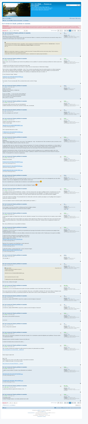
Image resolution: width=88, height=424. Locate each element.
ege (64, 32)
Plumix (65, 175)
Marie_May (66, 285)
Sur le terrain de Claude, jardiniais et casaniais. (16, 23)
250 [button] (67, 30)
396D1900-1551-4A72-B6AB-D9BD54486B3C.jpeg (13, 125)
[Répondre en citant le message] (61, 33)
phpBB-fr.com (43, 411)
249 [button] (65, 30)
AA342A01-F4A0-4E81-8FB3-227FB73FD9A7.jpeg (13, 244)
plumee (65, 85)
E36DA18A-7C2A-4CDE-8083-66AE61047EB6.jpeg (13, 76)
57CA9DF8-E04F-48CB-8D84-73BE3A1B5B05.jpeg (13, 380)
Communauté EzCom (31, 412)
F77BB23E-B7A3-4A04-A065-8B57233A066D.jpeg (13, 132)
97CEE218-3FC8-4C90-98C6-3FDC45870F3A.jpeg (13, 162)
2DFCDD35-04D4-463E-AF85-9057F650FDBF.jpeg (13, 374)
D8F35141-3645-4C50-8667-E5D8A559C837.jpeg (12, 250)
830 (68, 206)
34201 (69, 60)
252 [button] (72, 30)
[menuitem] (10, 18)
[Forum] (16, 9)
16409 (69, 287)
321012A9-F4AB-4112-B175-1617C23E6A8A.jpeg (12, 239)
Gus (5, 205)
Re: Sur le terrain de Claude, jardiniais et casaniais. (17, 33)
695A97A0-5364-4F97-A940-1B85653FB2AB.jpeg (12, 166)
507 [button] (78, 30)
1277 (68, 177)
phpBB (38, 410)
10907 (69, 35)
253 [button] (75, 30)
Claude (65, 58)
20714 (69, 257)
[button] (58, 30)
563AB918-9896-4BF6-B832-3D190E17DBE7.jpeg (13, 170)
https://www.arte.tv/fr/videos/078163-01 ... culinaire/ (13, 363)
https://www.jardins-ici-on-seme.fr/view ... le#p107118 (13, 349)
